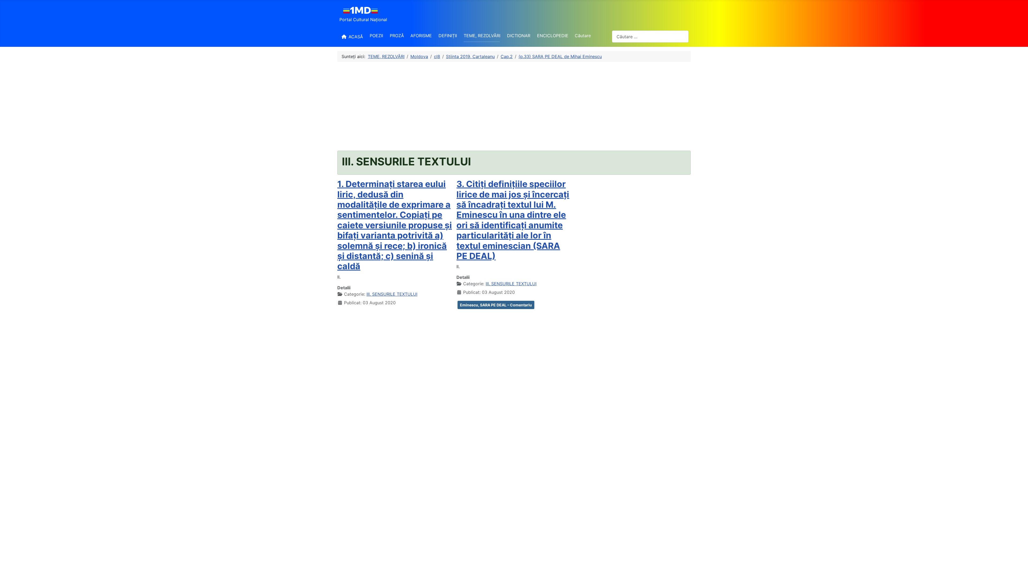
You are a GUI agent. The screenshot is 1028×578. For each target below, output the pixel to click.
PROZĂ (397, 35)
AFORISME (421, 35)
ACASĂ (356, 36)
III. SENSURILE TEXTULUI (391, 294)
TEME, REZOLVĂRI (482, 35)
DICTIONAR (518, 35)
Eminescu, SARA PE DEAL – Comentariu (496, 305)
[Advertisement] (514, 106)
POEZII (376, 35)
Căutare (583, 35)
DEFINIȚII (448, 35)
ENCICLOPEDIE (552, 35)
